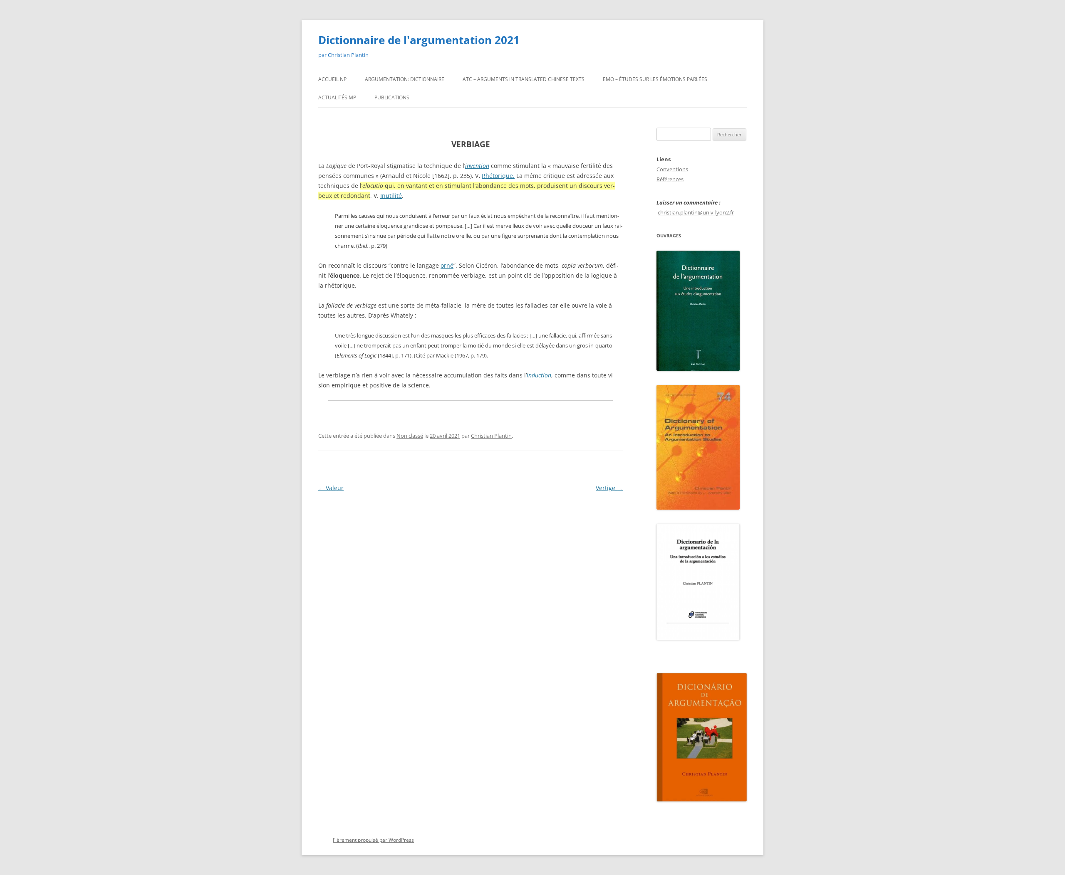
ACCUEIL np (332, 79)
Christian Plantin (491, 435)
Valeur (331, 488)
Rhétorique (497, 176)
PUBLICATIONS (391, 97)
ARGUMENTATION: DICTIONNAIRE (404, 79)
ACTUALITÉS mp (337, 97)
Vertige (609, 488)
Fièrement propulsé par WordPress (373, 839)
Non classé (409, 435)
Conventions (672, 169)
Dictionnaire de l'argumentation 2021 (419, 39)
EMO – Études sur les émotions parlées (655, 79)
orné (447, 265)
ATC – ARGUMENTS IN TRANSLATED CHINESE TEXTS (524, 79)
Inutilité (391, 196)
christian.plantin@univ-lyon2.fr (696, 212)
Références (670, 179)
